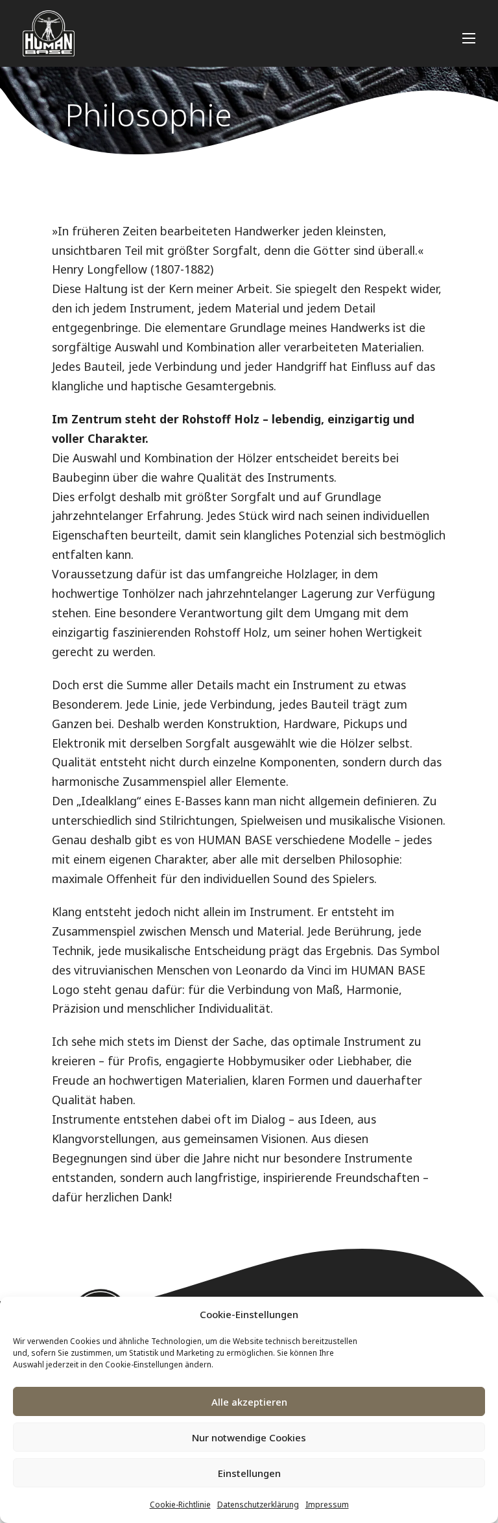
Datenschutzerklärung (258, 1504)
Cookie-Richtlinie (180, 1504)
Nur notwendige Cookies (249, 1437)
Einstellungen (249, 1473)
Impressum (327, 1504)
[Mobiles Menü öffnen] (468, 38)
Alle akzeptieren (249, 1401)
